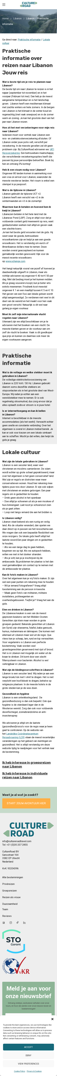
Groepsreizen (9, 890)
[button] (52, 1019)
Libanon (17, 18)
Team (5, 909)
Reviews (7, 916)
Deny (28, 1055)
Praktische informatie (29, 39)
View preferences (28, 1063)
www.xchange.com (15, 261)
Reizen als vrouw (11, 897)
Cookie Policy (19, 1071)
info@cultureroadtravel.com (16, 841)
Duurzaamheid (9, 904)
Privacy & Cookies (34, 1071)
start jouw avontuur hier (26, 803)
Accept (28, 1047)
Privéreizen (8, 884)
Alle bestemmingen (12, 877)
